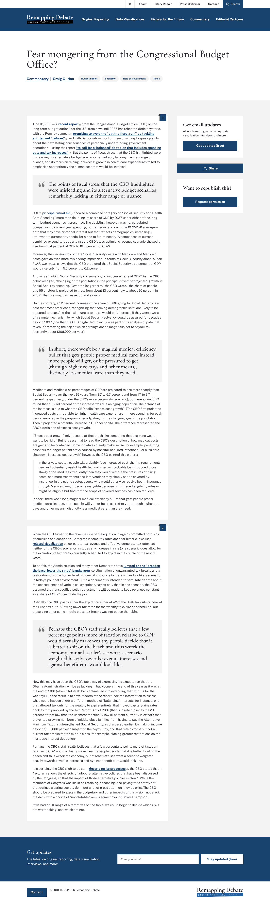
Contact (213, 4)
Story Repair (163, 4)
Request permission (210, 202)
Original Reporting (95, 19)
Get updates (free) (210, 146)
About (143, 4)
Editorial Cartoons (229, 19)
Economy (110, 78)
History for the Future (167, 19)
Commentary (200, 19)
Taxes (156, 78)
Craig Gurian (63, 79)
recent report (68, 124)
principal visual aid (56, 213)
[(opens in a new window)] (130, 4)
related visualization (48, 544)
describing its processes (107, 769)
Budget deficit (89, 78)
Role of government (134, 78)
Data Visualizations (130, 19)
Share (213, 168)
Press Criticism (190, 4)
